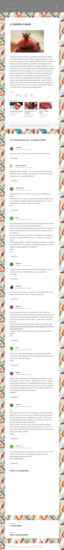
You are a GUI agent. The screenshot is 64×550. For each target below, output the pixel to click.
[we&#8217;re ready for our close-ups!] (30, 105)
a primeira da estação (16, 111)
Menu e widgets (56, 8)
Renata (18, 306)
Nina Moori (20, 188)
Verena (18, 404)
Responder (14, 158)
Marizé (18, 263)
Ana (17, 217)
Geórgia (18, 286)
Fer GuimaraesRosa (28, 125)
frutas (47, 125)
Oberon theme (14, 546)
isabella (18, 147)
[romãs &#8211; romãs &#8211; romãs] (45, 105)
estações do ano (40, 125)
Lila (17, 348)
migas (18, 372)
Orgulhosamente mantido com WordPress (31, 546)
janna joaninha (21, 165)
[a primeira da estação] (16, 105)
